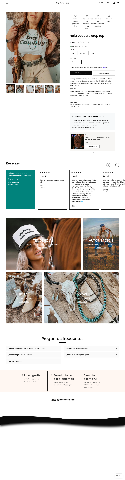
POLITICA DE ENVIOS (13, 451)
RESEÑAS (9, 448)
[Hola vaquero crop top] (10, 88)
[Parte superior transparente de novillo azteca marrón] (77, 141)
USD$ (101, 3)
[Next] (117, 165)
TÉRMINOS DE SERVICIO (15, 457)
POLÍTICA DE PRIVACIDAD (15, 454)
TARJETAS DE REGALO (14, 461)
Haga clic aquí (87, 120)
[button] (114, 3)
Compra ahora (43, 248)
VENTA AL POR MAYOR (14, 444)
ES (108, 3)
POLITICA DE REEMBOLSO (15, 432)
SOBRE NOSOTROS (13, 464)
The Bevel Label (62, 3)
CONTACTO (10, 441)
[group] (62, 190)
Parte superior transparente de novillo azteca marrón (97, 139)
